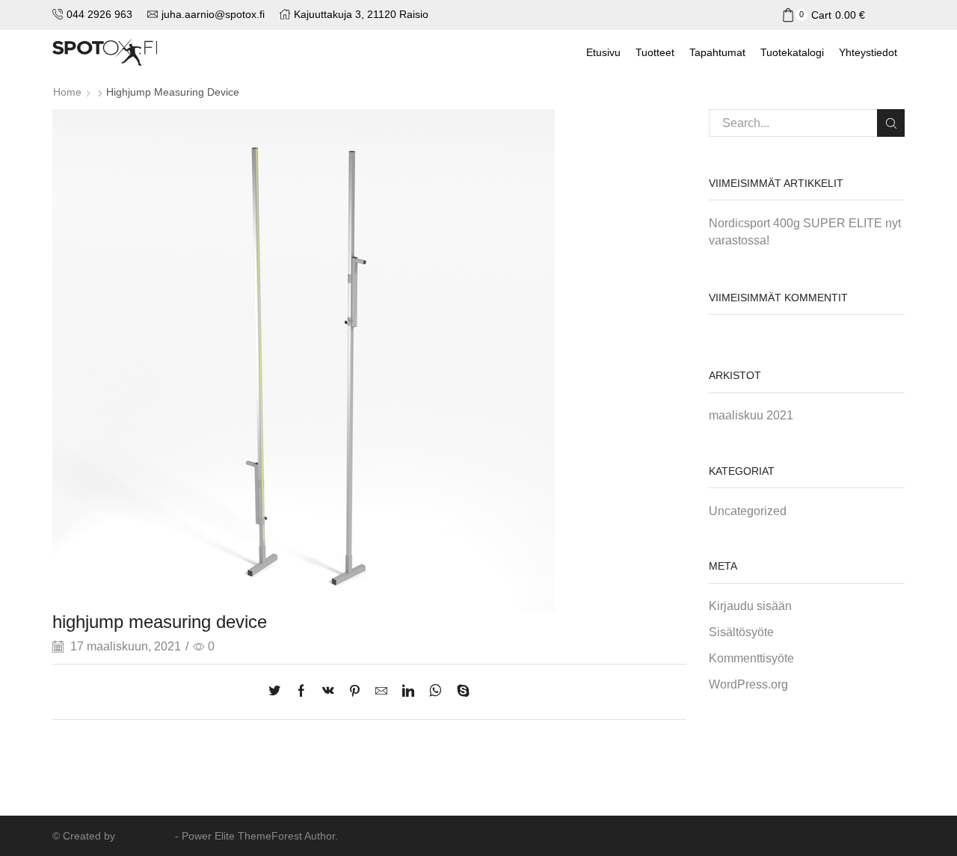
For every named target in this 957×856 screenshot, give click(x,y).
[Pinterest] (355, 691)
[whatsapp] (435, 691)
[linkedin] (408, 691)
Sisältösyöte (741, 632)
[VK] (328, 691)
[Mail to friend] (381, 691)
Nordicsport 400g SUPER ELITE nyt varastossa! (805, 232)
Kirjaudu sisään (750, 606)
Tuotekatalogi (792, 52)
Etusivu (603, 52)
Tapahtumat (717, 52)
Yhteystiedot (868, 52)
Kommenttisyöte (751, 658)
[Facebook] (301, 691)
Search (891, 123)
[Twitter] (278, 691)
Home (67, 92)
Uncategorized (748, 511)
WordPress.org (748, 684)
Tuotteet (655, 52)
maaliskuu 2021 (751, 415)
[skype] (459, 691)
